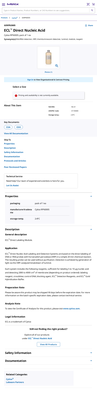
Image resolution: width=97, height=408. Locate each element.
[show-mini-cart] (93, 4)
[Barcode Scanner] (88, 4)
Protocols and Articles (15, 160)
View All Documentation (16, 133)
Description (10, 148)
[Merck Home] (13, 4)
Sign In (30, 79)
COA (8, 127)
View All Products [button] (48, 344)
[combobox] (48, 10)
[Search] (92, 10)
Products (4, 18)
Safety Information (13, 152)
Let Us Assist (12, 185)
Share (90, 25)
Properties (9, 143)
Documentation (12, 156)
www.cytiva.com (71, 308)
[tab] (6, 18)
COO (18, 127)
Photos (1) (48, 72)
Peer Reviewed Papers (15, 167)
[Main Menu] (3, 4)
